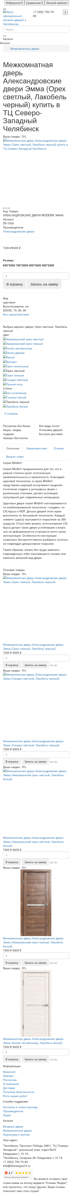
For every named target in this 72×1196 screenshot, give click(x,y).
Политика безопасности (18, 1092)
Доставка (9, 1088)
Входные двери (13, 1126)
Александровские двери (18, 231)
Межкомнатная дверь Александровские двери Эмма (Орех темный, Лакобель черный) (33, 646)
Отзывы (59, 448)
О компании (11, 1084)
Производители (13, 1111)
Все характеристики (16, 314)
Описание (12, 448)
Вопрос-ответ (15, 456)
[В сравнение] (8, 208)
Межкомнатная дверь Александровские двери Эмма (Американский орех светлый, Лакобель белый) (33, 842)
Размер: (8, 260)
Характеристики (36, 448)
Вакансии (9, 1072)
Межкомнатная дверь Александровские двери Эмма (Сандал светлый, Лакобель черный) (33, 743)
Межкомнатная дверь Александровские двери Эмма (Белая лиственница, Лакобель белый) (33, 1041)
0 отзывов (11, 413)
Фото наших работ (15, 1096)
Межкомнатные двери (24, 48)
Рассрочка (10, 1080)
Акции (7, 1115)
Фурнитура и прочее (16, 1134)
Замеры (8, 1076)
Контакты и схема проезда (20, 1107)
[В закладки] (4, 208)
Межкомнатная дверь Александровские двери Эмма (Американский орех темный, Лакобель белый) (33, 942)
